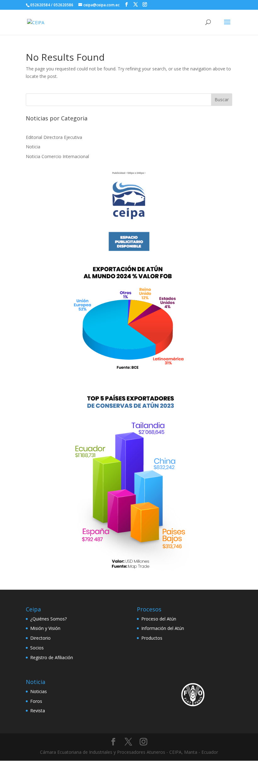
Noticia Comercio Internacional (57, 156)
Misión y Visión (45, 628)
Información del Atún (162, 628)
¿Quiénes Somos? (48, 619)
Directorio (40, 638)
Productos (151, 638)
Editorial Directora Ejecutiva (54, 137)
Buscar (222, 99)
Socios (37, 648)
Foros (36, 701)
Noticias (38, 691)
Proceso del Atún (158, 619)
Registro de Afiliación (51, 657)
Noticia (33, 147)
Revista (37, 711)
